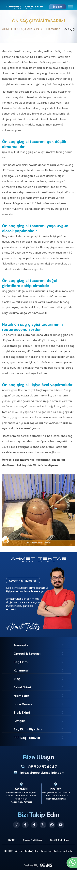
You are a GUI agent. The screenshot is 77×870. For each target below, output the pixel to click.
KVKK (11, 840)
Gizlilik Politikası (59, 840)
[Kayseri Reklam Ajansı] (38, 865)
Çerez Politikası (32, 840)
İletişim (57, 6)
